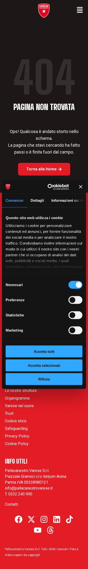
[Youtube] (38, 530)
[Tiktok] (69, 519)
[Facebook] (18, 519)
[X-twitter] (31, 519)
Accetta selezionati (44, 365)
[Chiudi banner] (80, 187)
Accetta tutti (44, 351)
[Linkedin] (57, 519)
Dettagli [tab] (37, 200)
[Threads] (50, 530)
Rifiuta (44, 379)
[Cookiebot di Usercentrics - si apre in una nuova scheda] (51, 187)
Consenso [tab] (14, 200)
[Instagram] (44, 519)
